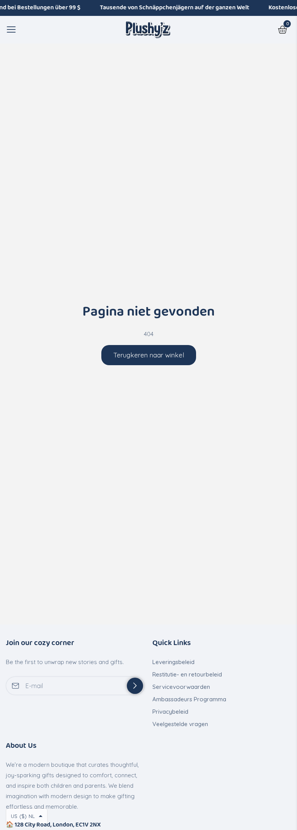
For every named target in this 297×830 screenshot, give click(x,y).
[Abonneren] (135, 686)
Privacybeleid (170, 711)
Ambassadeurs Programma (189, 699)
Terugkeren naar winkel (148, 355)
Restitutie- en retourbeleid (187, 674)
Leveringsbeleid (173, 662)
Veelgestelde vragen (180, 724)
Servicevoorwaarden (181, 686)
